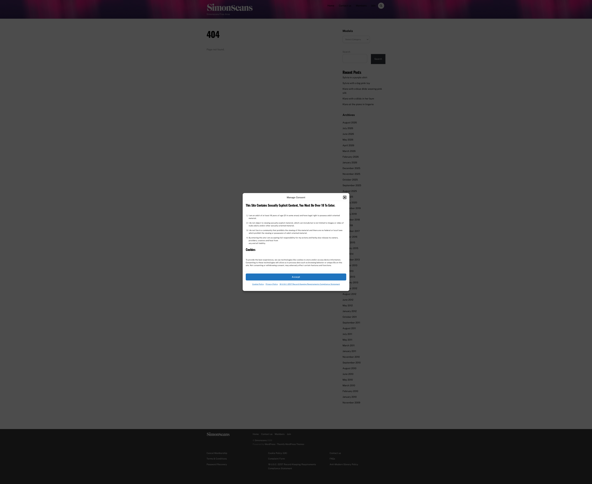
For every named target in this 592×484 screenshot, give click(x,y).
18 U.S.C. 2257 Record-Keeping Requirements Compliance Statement (310, 284)
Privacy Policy (272, 284)
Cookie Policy (258, 284)
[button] (344, 197)
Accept (296, 277)
